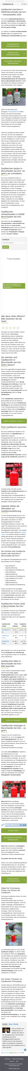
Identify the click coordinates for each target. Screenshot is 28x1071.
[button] (3, 1068)
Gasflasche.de (8, 4)
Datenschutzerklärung (17, 1059)
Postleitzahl (5, 239)
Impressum (8, 1059)
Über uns (12, 1061)
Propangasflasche (13, 111)
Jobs (17, 1061)
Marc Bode (13, 1024)
